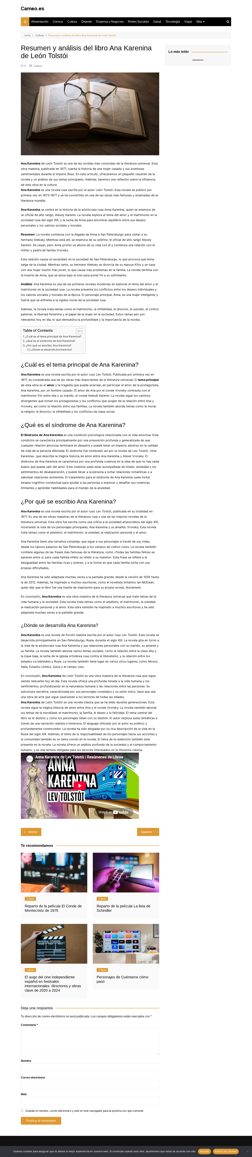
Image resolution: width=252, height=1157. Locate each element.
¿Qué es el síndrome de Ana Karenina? (50, 340)
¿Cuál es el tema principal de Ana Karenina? (53, 336)
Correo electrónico (33, 1077)
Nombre (26, 1060)
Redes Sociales (138, 21)
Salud (157, 21)
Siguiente (146, 831)
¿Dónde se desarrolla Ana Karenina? (51, 349)
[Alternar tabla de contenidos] (77, 331)
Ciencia (58, 21)
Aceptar (204, 1151)
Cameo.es (32, 9)
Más (199, 21)
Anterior (33, 831)
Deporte (86, 21)
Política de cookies (226, 1151)
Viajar (188, 21)
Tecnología (172, 21)
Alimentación (39, 21)
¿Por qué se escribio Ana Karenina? (48, 345)
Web (24, 1094)
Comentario (29, 1024)
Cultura (72, 21)
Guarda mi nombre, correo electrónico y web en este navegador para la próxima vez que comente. (84, 1110)
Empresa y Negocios (110, 21)
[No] (247, 1151)
